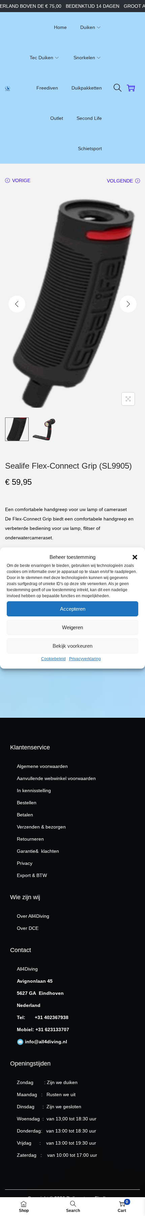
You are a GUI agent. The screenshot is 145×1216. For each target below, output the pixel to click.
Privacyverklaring (85, 658)
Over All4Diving (33, 916)
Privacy (24, 863)
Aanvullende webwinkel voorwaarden (56, 778)
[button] (135, 557)
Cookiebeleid (53, 658)
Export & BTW (32, 875)
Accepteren (72, 609)
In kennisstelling (34, 790)
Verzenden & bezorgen (41, 827)
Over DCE (27, 928)
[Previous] (16, 304)
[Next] (128, 304)
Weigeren (72, 627)
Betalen (25, 814)
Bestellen (26, 802)
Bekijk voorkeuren (72, 646)
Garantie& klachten (38, 851)
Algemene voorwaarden (42, 766)
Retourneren (30, 839)
